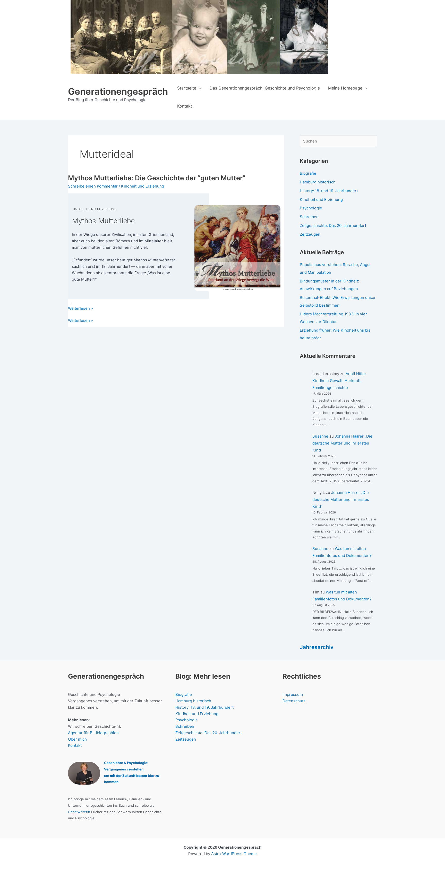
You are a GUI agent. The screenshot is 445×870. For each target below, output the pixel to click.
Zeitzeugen (310, 234)
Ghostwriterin (79, 812)
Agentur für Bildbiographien (93, 732)
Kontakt (75, 745)
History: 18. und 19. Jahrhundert (329, 190)
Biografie (308, 173)
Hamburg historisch (318, 182)
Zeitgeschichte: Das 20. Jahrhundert (333, 225)
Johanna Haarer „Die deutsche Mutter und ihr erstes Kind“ (342, 443)
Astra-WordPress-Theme (234, 853)
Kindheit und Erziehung (142, 186)
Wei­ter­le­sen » (80, 308)
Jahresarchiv (316, 647)
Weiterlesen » (80, 321)
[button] (198, 88)
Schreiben (309, 216)
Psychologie (311, 208)
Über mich (77, 739)
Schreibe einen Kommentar (93, 186)
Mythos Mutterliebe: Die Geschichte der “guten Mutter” (156, 178)
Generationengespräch (118, 91)
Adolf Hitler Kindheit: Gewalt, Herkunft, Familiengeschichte (339, 380)
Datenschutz (294, 700)
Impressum (293, 694)
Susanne (320, 436)
